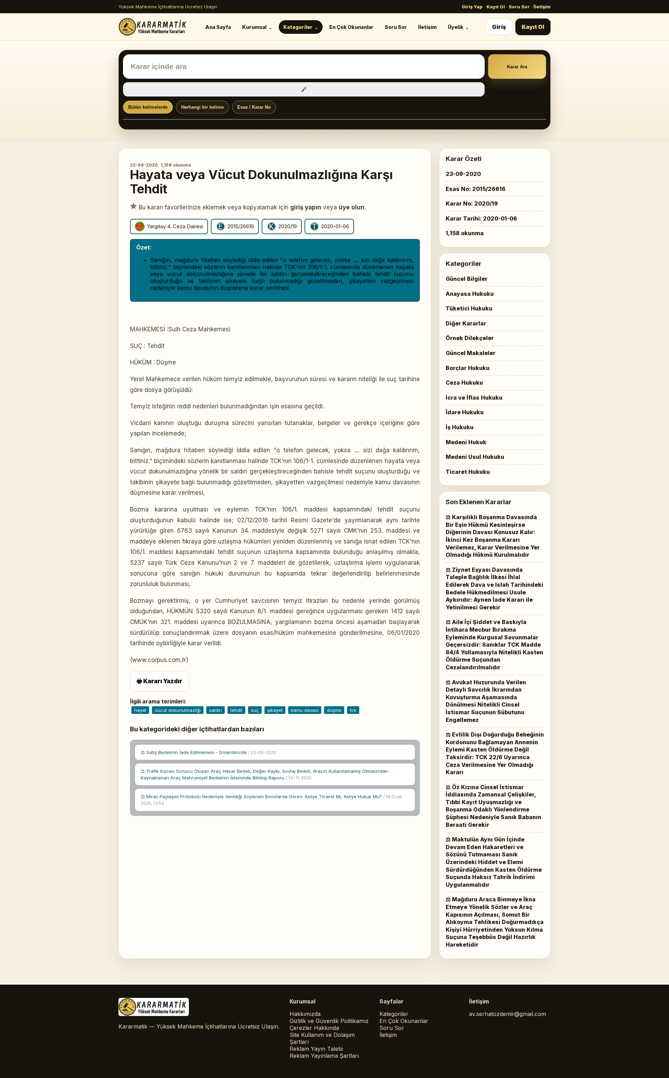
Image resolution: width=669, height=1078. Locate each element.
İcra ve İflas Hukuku (474, 397)
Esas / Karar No (254, 107)
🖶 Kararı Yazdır (159, 681)
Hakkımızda (305, 1013)
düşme (334, 710)
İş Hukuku (460, 427)
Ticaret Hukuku (468, 471)
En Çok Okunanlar (351, 27)
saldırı (215, 710)
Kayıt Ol (495, 6)
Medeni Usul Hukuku (475, 456)
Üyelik (455, 27)
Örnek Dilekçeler (470, 337)
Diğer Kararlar (466, 323)
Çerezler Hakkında (314, 1027)
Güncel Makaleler (470, 352)
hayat (140, 710)
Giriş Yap (472, 6)
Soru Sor (519, 6)
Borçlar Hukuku (468, 367)
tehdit (236, 710)
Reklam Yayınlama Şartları (324, 1055)
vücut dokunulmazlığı (178, 710)
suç (255, 710)
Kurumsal (254, 27)
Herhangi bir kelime (202, 107)
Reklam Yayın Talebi (316, 1048)
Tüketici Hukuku (469, 308)
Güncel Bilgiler (466, 278)
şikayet (275, 710)
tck (353, 710)
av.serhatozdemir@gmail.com (507, 1013)
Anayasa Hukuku (470, 293)
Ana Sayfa (218, 27)
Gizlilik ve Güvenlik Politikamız (329, 1020)
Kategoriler (298, 27)
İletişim (542, 6)
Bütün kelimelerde (148, 107)
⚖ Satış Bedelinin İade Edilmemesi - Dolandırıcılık (208, 752)
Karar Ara (517, 66)
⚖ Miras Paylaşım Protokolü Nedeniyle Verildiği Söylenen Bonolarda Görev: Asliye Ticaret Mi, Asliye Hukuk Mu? (271, 800)
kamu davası (304, 710)
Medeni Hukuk (466, 442)
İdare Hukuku (465, 412)
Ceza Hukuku (464, 382)
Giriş (499, 26)
